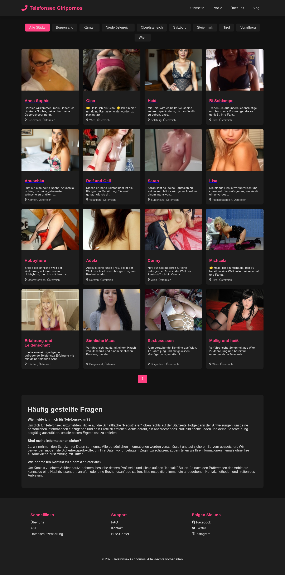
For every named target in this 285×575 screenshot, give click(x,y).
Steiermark (205, 27)
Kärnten (89, 27)
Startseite (197, 8)
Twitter (200, 528)
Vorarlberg (248, 27)
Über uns (237, 8)
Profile (217, 8)
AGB (34, 528)
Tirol (226, 27)
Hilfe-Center (120, 534)
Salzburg (180, 27)
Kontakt (116, 528)
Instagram (202, 534)
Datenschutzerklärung (46, 534)
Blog (255, 8)
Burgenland (64, 27)
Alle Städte (37, 27)
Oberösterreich (152, 27)
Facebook (203, 522)
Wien (142, 37)
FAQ (114, 522)
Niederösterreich (118, 27)
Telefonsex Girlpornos (56, 8)
